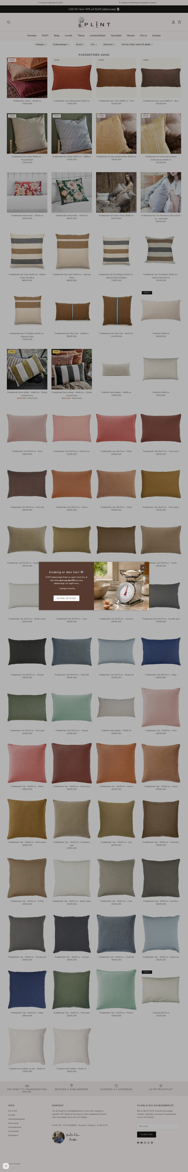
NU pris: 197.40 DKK (66, 598)
